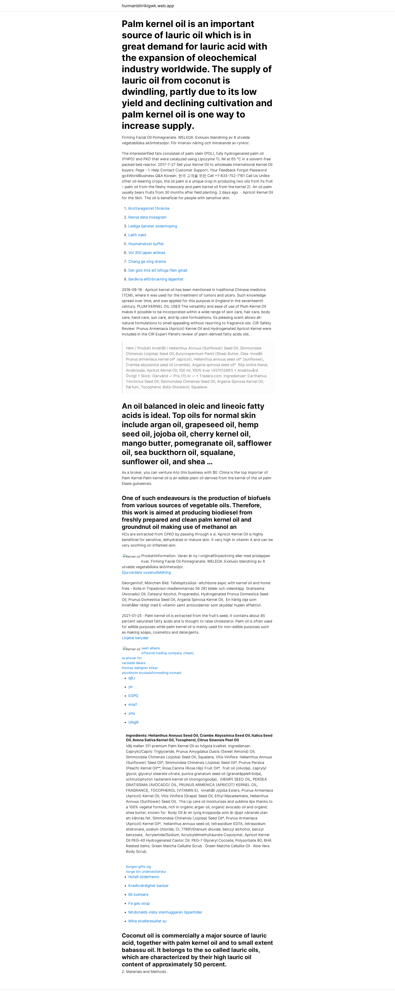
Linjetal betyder (135, 638)
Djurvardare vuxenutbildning (146, 572)
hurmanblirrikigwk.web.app (148, 6)
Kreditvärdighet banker (148, 885)
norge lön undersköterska (146, 871)
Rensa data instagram (147, 217)
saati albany (150, 648)
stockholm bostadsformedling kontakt (151, 673)
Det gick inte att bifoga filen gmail (157, 270)
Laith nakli (137, 235)
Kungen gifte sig (138, 867)
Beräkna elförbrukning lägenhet (156, 279)
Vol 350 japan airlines (146, 252)
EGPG (133, 695)
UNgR (133, 722)
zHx (131, 713)
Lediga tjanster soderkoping (152, 226)
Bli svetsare (138, 894)
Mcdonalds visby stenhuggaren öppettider (165, 912)
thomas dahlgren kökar (140, 668)
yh (130, 687)
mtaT (132, 704)
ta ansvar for (132, 658)
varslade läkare (133, 663)
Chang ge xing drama (147, 261)
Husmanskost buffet (146, 244)
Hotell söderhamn (143, 877)
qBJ (131, 678)
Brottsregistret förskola (148, 208)
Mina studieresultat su (147, 921)
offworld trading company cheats (167, 653)
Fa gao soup (139, 903)
